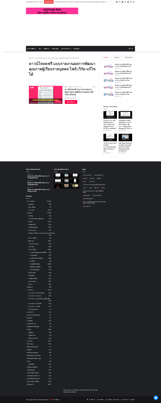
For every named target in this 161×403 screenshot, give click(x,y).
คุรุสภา (84, 181)
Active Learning (87, 175)
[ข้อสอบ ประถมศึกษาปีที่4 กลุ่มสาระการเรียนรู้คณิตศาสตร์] (108, 87)
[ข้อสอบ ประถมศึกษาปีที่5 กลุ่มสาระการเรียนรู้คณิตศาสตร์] (108, 73)
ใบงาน (30, 284)
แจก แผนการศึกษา (96, 195)
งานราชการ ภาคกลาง (35, 296)
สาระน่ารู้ (31, 210)
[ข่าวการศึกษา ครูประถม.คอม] (52, 11)
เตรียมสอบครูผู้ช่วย (32, 367)
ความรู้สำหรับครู (35, 264)
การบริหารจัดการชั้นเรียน (36, 218)
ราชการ (85, 187)
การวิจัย (32, 261)
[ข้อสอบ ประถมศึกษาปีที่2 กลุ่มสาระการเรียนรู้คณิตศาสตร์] (108, 66)
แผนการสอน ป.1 (87, 206)
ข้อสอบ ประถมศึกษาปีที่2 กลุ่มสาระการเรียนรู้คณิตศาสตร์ (123, 65)
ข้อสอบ (31, 221)
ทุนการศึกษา (32, 207)
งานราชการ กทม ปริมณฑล (36, 293)
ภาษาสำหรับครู (34, 270)
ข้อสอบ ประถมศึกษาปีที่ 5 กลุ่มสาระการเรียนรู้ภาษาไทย (123, 93)
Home (32, 58)
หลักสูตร (29, 349)
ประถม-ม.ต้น (32, 230)
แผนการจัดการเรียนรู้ (33, 381)
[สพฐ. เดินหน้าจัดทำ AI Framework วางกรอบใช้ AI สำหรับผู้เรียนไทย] (67, 186)
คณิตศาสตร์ (32, 224)
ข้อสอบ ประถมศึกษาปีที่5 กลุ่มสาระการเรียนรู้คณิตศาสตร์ (123, 72)
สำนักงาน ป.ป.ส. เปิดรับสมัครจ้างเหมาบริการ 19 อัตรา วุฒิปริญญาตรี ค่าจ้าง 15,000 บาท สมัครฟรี (109, 124)
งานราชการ (30, 290)
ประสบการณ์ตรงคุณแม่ (33, 315)
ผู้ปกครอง (29, 318)
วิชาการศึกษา (33, 249)
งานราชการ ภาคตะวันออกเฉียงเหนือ (39, 298)
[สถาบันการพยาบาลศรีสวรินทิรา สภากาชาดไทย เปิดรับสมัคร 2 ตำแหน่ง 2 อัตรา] (110, 137)
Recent (116, 57)
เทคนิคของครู (31, 370)
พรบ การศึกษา (33, 238)
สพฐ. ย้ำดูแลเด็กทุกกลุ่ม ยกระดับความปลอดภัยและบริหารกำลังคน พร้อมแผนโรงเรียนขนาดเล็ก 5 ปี (81, 2)
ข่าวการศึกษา (31, 48)
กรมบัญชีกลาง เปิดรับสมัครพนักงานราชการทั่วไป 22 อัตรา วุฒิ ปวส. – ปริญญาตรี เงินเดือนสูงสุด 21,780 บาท (125, 124)
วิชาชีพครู (30, 321)
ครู (39, 48)
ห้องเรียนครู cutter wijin (34, 355)
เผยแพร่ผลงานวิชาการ (33, 375)
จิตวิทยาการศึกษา (35, 267)
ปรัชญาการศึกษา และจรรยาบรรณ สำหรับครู (42, 233)
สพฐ (90, 187)
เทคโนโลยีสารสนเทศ (33, 373)
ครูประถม (29, 213)
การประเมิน (33, 255)
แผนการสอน (32, 281)
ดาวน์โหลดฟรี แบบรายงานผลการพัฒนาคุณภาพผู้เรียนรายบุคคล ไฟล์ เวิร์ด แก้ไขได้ (79, 92)
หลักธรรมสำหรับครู (32, 347)
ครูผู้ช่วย (31, 332)
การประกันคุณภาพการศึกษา (38, 252)
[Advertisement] (80, 32)
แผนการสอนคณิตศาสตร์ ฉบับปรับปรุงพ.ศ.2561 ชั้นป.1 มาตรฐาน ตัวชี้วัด (94, 202)
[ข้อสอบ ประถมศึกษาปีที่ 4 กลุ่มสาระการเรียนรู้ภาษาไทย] (108, 80)
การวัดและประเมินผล (36, 258)
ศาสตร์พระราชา (31, 323)
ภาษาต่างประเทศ (33, 244)
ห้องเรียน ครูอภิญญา (32, 352)
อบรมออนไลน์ (86, 195)
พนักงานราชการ (33, 338)
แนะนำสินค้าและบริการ (33, 378)
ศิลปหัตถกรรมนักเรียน (33, 326)
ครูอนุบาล (30, 287)
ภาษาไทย (31, 246)
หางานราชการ (65, 48)
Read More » (71, 102)
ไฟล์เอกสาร (30, 384)
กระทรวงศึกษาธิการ (98, 175)
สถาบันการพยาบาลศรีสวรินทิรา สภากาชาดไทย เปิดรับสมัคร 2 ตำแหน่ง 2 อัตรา (109, 147)
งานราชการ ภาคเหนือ (35, 303)
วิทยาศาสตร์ (32, 272)
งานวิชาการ (30, 312)
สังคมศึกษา (32, 275)
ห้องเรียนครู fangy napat (34, 358)
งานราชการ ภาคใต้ (34, 306)
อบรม (28, 361)
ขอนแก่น (85, 178)
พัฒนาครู (31, 241)
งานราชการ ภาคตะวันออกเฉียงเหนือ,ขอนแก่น (94, 184)
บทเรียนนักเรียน (33, 227)
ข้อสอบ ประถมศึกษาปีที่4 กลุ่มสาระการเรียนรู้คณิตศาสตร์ (123, 86)
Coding (31, 216)
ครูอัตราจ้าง (32, 335)
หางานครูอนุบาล (33, 309)
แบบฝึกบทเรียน (33, 278)
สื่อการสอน (55, 48)
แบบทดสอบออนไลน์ (88, 198)
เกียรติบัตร (32, 364)
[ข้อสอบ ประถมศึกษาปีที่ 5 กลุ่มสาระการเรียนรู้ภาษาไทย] (108, 94)
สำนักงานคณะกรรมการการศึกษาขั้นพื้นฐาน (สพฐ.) (93, 191)
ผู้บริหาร (46, 48)
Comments (128, 57)
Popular (106, 57)
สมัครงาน (96, 187)
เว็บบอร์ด (76, 48)
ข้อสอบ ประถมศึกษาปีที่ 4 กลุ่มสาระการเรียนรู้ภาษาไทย (123, 79)
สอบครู (29, 329)
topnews (31, 204)
